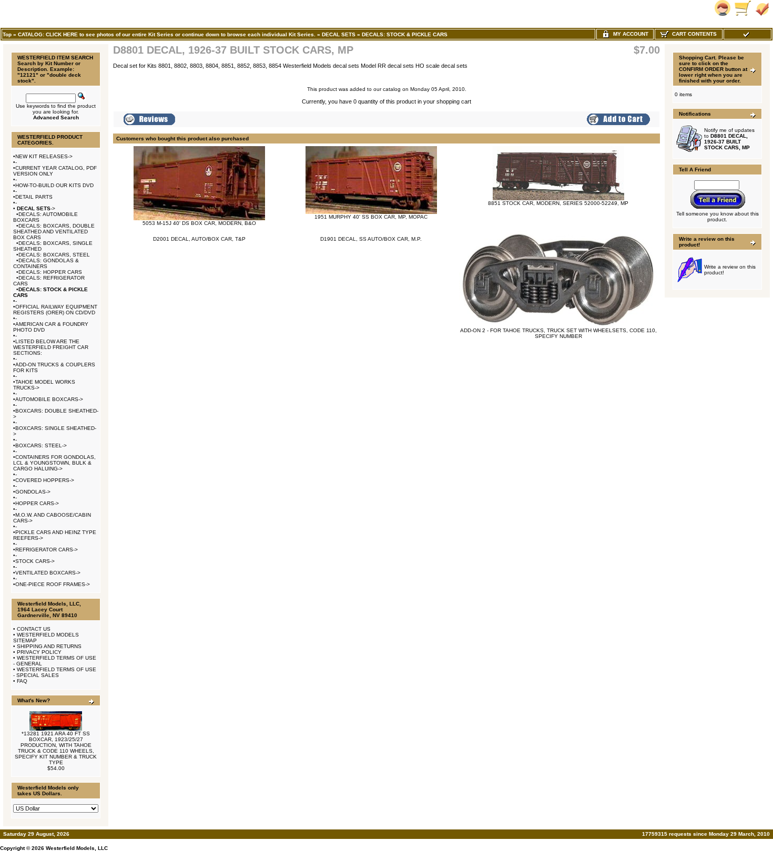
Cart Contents (693, 34)
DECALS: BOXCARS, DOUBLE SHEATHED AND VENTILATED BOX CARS (54, 231)
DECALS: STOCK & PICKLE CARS (404, 34)
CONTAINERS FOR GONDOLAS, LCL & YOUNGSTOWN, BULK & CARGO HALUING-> (54, 462)
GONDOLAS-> (32, 492)
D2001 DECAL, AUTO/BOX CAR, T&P (199, 239)
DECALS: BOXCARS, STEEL (54, 255)
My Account (629, 34)
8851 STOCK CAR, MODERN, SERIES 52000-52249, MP (558, 203)
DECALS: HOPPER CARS (50, 272)
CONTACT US (33, 629)
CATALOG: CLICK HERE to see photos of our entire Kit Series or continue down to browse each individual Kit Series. (167, 34)
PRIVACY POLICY (39, 652)
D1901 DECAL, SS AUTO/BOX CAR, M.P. (371, 239)
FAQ (22, 681)
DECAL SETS (338, 34)
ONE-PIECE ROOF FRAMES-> (52, 584)
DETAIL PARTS (34, 197)
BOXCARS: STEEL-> (41, 445)
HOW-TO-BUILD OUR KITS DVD (54, 185)
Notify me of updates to (729, 138)
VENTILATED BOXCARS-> (47, 573)
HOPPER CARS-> (37, 503)
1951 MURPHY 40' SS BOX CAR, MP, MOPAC (371, 217)
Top (7, 34)
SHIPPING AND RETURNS (49, 646)
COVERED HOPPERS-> (44, 480)
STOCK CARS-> (35, 561)
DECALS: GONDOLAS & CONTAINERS (46, 263)
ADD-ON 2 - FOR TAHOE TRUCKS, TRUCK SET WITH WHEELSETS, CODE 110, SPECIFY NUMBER (558, 333)
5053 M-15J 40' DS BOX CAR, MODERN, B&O (199, 223)
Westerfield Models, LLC (77, 848)
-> (35, 208)
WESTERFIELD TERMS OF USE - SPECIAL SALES (54, 672)
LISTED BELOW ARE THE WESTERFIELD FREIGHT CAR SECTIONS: (50, 347)
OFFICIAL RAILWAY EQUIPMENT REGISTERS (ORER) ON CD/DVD (55, 309)
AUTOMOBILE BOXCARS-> (49, 399)
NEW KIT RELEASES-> (44, 156)
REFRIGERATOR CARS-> (46, 549)
